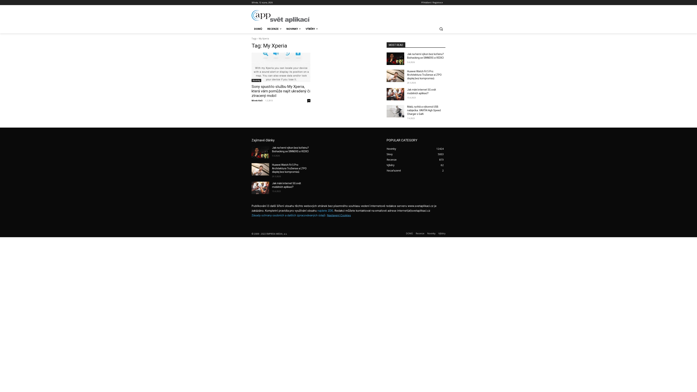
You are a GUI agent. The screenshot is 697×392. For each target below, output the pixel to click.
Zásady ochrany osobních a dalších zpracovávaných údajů (288, 215)
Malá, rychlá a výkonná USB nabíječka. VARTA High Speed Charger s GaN (424, 110)
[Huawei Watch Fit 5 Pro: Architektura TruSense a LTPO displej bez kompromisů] (395, 76)
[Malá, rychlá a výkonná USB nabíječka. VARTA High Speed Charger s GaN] (395, 111)
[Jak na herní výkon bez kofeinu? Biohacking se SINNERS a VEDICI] (395, 58)
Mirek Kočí (257, 100)
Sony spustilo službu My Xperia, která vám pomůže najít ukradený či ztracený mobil (281, 91)
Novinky (256, 80)
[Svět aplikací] (281, 16)
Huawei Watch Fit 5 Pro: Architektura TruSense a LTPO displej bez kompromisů (424, 75)
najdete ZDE (325, 210)
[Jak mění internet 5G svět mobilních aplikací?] (395, 94)
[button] (441, 28)
